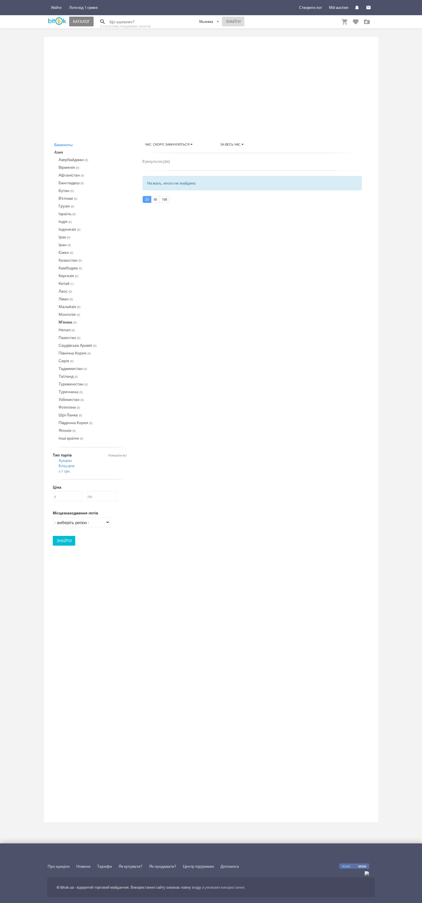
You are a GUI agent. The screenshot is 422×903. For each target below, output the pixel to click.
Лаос (65, 291)
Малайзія (69, 306)
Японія (67, 430)
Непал (67, 329)
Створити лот (310, 7)
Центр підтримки (198, 866)
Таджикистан (73, 368)
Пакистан (69, 337)
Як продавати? (162, 866)
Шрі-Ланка (70, 415)
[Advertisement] (211, 84)
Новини (83, 866)
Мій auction (338, 7)
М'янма (68, 322)
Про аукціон (59, 866)
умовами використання (224, 887)
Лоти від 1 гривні (83, 7)
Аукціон (65, 460)
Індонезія (69, 229)
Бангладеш (71, 182)
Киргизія (68, 275)
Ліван (66, 298)
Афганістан (71, 175)
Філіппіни (69, 407)
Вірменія (69, 167)
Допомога (229, 866)
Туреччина (71, 391)
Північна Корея (75, 353)
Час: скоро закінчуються (167, 144)
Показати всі (117, 455)
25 (147, 199)
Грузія (66, 206)
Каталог (81, 21)
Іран (65, 244)
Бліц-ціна (66, 465)
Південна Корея (75, 422)
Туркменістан (73, 384)
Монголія (69, 314)
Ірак (64, 237)
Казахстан (70, 260)
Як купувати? (130, 866)
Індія (65, 221)
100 (164, 199)
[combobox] (210, 22)
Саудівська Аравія (77, 345)
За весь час (230, 144)
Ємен (66, 252)
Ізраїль (67, 213)
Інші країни (71, 438)
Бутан (66, 190)
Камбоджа (70, 268)
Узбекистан (71, 399)
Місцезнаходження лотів (75, 513)
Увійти (56, 7)
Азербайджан (73, 159)
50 (155, 199)
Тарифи (104, 866)
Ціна (57, 487)
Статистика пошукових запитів (125, 26)
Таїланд (68, 376)
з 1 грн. (64, 471)
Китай (66, 283)
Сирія (66, 360)
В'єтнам (68, 198)
